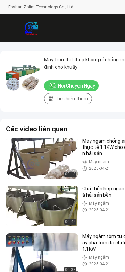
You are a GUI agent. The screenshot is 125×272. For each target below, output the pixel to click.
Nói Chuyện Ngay (76, 86)
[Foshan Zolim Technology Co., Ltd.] (31, 28)
